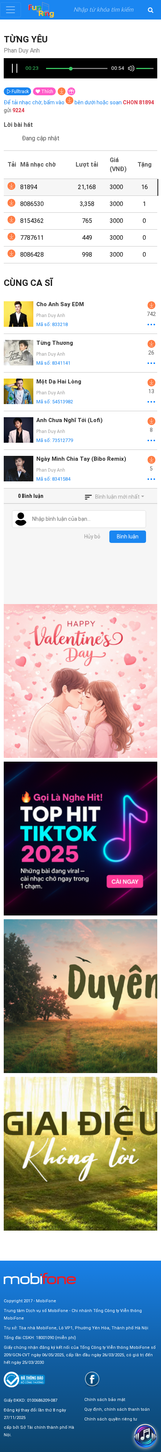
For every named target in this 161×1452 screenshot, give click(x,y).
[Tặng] (71, 91)
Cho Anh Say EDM (60, 304)
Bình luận (128, 537)
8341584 (61, 479)
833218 (60, 324)
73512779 (62, 440)
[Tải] (62, 91)
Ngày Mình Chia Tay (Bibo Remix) (81, 458)
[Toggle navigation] (10, 9)
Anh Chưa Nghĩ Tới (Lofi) (69, 420)
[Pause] (14, 68)
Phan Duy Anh (22, 50)
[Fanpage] (92, 1379)
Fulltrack (19, 91)
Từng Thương (54, 343)
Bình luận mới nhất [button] (117, 497)
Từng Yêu (26, 39)
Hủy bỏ (92, 537)
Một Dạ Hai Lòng (58, 381)
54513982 (62, 401)
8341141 (61, 363)
